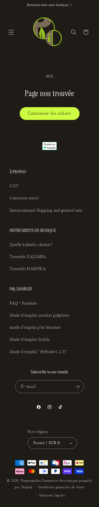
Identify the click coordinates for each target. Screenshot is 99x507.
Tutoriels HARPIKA (28, 269)
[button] (11, 32)
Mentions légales (52, 495)
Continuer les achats (49, 113)
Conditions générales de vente (61, 487)
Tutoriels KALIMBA (28, 257)
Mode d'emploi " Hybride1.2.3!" (39, 352)
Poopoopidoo (31, 480)
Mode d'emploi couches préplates (39, 315)
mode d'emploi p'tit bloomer (35, 327)
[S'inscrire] (78, 386)
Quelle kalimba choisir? (31, 245)
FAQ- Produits (23, 303)
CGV (14, 186)
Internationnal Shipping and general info (46, 210)
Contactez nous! (24, 198)
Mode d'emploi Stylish (30, 339)
